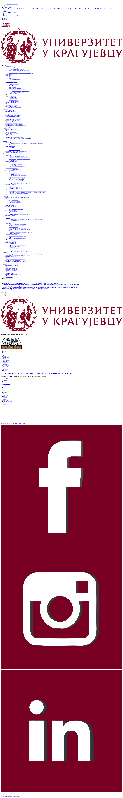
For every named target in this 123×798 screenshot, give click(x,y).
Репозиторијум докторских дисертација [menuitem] (18, 193)
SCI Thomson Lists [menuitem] (13, 160)
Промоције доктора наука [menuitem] (12, 195)
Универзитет (6, 393)
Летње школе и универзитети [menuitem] (13, 274)
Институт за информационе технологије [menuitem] (16, 125)
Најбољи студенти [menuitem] (10, 205)
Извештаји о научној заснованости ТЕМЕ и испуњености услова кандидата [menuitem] (27, 191)
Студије (5, 396)
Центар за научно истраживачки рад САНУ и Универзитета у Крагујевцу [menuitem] (24, 254)
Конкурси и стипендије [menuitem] (12, 265)
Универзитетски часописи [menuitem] (15, 186)
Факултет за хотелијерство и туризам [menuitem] (15, 124)
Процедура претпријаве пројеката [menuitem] (17, 228)
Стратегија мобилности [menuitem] (15, 246)
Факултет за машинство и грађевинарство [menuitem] (16, 114)
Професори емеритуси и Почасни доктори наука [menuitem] (21, 73)
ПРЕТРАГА (3, 292)
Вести (4, 351)
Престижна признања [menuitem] (11, 168)
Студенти (5, 400)
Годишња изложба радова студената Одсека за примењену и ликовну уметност (22, 289)
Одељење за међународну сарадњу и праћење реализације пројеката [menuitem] (25, 219)
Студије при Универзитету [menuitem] (12, 133)
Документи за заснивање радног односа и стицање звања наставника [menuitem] (26, 143)
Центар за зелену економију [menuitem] (13, 260)
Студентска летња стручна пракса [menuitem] (17, 212)
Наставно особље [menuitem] (10, 146)
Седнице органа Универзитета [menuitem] (13, 107)
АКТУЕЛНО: (4, 281)
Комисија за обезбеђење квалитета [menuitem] (20, 91)
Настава (5, 397)
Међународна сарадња (8, 401)
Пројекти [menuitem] (8, 223)
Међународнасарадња (6, 361)
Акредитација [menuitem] (9, 74)
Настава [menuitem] (5, 141)
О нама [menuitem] (8, 218)
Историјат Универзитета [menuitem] (15, 67)
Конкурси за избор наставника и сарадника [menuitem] (16, 151)
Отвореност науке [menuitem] (10, 170)
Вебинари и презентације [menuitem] (15, 230)
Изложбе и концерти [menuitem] (11, 270)
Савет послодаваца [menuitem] (13, 93)
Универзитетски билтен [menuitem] (12, 105)
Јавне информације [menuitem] (11, 96)
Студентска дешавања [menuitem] (11, 271)
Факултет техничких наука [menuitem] (12, 120)
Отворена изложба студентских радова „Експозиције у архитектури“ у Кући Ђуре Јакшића (25, 288)
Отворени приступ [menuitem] (13, 173)
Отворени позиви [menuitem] (13, 227)
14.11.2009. (6, 378)
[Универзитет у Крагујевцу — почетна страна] (61, 63)
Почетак (5, 392)
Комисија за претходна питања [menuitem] (19, 89)
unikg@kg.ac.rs (16, 796)
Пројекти (5, 358)
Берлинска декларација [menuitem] (14, 174)
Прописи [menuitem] (8, 142)
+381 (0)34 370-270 (7, 796)
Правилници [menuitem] (12, 247)
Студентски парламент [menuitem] (14, 201)
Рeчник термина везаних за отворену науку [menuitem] (19, 182)
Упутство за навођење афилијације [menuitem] (17, 177)
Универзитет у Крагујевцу (18, 423)
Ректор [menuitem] (10, 83)
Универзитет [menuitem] (6, 65)
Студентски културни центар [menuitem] (16, 209)
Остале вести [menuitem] (9, 273)
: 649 (93, 8)
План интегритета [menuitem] (13, 101)
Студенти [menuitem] (5, 196)
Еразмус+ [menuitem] (11, 237)
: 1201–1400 (47, 8)
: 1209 (105, 8)
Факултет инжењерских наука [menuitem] (13, 112)
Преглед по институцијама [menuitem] (15, 148)
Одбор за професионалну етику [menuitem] (16, 92)
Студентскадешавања (6, 368)
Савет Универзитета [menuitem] (14, 84)
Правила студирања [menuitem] (11, 129)
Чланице (5, 395)
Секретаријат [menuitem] (12, 78)
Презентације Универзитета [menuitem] (13, 102)
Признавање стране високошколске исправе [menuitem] (20, 139)
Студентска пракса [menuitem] (13, 211)
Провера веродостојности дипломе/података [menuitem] (20, 138)
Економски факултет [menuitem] (11, 111)
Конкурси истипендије (6, 357)
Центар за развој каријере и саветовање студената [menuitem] (21, 221)
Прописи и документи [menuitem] (11, 106)
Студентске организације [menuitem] (15, 202)
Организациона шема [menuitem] (14, 79)
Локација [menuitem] (11, 80)
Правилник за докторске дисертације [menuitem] (18, 156)
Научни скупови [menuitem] (13, 165)
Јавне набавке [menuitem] (12, 97)
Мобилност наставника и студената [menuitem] (17, 236)
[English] (6, 27)
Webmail (5, 18)
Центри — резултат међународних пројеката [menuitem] (17, 261)
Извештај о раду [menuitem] (13, 98)
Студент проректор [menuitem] (13, 200)
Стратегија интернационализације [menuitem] (17, 245)
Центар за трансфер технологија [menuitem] (14, 257)
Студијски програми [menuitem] (11, 132)
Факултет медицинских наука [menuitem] (13, 115)
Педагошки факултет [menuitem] (11, 121)
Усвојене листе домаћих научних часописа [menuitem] (19, 159)
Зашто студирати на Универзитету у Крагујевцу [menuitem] (18, 197)
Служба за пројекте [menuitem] (14, 220)
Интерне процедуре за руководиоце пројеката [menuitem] (20, 229)
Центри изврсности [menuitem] (11, 256)
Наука (4, 399)
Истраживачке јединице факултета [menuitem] (17, 166)
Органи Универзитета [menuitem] (11, 82)
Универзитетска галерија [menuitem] (12, 94)
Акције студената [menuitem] (10, 215)
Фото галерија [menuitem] (9, 277)
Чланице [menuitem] (5, 109)
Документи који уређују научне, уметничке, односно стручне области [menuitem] (26, 144)
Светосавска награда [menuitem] (14, 169)
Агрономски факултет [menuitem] (11, 110)
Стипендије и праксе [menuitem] (11, 210)
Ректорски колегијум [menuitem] (14, 76)
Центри (5, 402)
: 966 (64, 8)
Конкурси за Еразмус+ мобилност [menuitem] (17, 238)
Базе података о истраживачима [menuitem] (16, 179)
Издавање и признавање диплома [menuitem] (14, 137)
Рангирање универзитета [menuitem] (12, 241)
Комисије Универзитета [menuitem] (15, 88)
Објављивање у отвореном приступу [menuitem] (18, 175)
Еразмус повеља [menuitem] (13, 243)
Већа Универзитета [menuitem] (13, 87)
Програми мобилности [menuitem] (11, 234)
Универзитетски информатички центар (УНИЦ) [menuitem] (18, 255)
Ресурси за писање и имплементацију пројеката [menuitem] (20, 232)
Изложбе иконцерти (6, 366)
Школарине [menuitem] (9, 134)
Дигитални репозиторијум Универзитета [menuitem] (19, 180)
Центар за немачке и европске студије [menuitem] (15, 259)
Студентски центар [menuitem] (13, 207)
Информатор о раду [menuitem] (14, 100)
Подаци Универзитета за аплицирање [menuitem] (18, 250)
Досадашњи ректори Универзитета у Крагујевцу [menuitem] (21, 71)
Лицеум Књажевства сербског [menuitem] (16, 69)
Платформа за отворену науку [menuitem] (16, 171)
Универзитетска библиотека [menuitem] (13, 127)
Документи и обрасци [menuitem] (14, 248)
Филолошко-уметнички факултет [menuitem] (14, 123)
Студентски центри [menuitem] (11, 206)
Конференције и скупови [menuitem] (12, 269)
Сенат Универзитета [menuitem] (14, 85)
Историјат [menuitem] (8, 66)
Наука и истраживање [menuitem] (11, 161)
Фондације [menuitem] (9, 263)
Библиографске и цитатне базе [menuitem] (16, 178)
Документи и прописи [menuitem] (11, 242)
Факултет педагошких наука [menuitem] (13, 116)
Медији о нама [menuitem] (9, 275)
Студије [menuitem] (5, 128)
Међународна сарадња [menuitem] (8, 216)
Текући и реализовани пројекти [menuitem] (16, 225)
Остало (5, 370)
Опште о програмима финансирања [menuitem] (17, 224)
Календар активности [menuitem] (11, 103)
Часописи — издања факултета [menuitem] (16, 188)
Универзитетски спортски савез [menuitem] (17, 203)
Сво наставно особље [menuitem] (14, 150)
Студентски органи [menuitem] (11, 198)
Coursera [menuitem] (8, 135)
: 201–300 (11, 8)
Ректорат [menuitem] (8, 75)
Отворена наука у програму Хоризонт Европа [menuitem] (20, 183)
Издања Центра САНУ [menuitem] (14, 187)
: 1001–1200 (29, 8)
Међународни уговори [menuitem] (11, 239)
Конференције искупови (7, 363)
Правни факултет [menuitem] (10, 118)
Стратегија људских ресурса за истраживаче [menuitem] (20, 157)
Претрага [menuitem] (11, 147)
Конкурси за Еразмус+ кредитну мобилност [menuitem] (19, 214)
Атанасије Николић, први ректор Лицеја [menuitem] (19, 70)
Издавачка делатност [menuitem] (11, 184)
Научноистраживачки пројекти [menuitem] (16, 164)
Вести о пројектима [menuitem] (14, 233)
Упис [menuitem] (7, 130)
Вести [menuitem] (4, 264)
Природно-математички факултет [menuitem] (14, 119)
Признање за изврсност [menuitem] (14, 162)
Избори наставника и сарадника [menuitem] (14, 152)
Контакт (5, 19)
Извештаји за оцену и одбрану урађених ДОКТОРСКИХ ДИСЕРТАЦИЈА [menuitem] (27, 192)
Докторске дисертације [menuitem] (12, 189)
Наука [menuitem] (4, 153)
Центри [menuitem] (5, 252)
